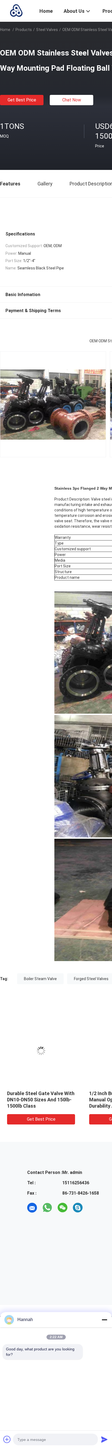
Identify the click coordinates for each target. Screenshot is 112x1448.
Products (23, 29)
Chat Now (71, 99)
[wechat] (62, 1208)
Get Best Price (22, 99)
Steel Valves (47, 29)
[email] (32, 1208)
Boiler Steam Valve (40, 979)
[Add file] (7, 1439)
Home (5, 29)
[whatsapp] (47, 1208)
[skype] (78, 1208)
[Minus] (104, 1319)
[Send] (104, 1439)
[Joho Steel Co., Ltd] (16, 10)
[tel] (93, 1208)
